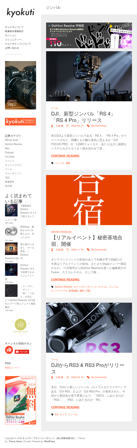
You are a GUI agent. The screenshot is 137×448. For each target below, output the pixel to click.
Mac (7, 148)
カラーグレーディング (85, 286)
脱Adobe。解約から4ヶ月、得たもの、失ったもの (28, 232)
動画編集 (73, 290)
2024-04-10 (77, 125)
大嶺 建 (59, 125)
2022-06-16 (77, 377)
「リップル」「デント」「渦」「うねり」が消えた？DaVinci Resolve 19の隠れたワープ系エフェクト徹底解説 (20, 296)
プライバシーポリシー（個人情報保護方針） (55, 438)
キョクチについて (14, 27)
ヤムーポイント (13, 173)
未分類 (8, 185)
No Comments (98, 125)
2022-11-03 (77, 249)
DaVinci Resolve (61, 231)
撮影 (68, 163)
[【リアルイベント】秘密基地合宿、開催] (89, 200)
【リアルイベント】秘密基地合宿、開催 (86, 240)
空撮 (88, 290)
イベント (9, 160)
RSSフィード (12, 367)
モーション (11, 35)
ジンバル (59, 163)
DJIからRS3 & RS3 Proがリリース (87, 368)
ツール (54, 108)
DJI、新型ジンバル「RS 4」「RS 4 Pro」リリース (83, 116)
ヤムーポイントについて (18, 43)
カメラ (63, 414)
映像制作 (9, 181)
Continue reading (65, 156)
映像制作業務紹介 (14, 31)
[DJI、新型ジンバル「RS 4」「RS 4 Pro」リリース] (89, 76)
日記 (7, 177)
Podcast (9, 152)
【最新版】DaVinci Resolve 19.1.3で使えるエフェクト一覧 (20, 212)
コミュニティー (13, 39)
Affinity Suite (11, 139)
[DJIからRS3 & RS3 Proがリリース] (89, 328)
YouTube (9, 156)
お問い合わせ (12, 47)
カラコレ (103, 286)
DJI (56, 414)
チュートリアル (59, 290)
